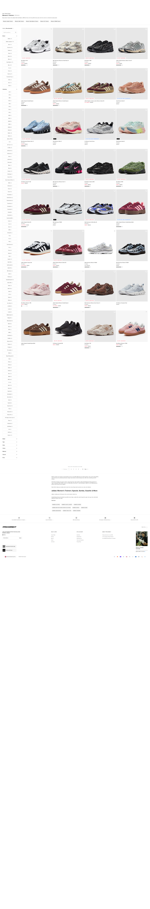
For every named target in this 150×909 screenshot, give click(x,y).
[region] (75, 21)
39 (82, 469)
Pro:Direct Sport (23, 556)
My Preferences (79, 538)
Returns (52, 538)
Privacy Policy (79, 541)
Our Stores (53, 541)
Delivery (52, 536)
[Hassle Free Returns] (49, 518)
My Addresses (79, 536)
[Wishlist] (51, 29)
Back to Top (143, 527)
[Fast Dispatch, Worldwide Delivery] (105, 518)
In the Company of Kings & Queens (107, 536)
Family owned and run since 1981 (107, 534)
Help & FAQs (53, 534)
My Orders (78, 534)
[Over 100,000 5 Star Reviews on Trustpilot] (19, 518)
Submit (20, 537)
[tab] (4, 534)
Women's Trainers (7, 13)
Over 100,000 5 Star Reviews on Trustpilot (108, 538)
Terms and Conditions (80, 540)
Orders (52, 540)
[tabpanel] (12, 537)
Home (3, 13)
